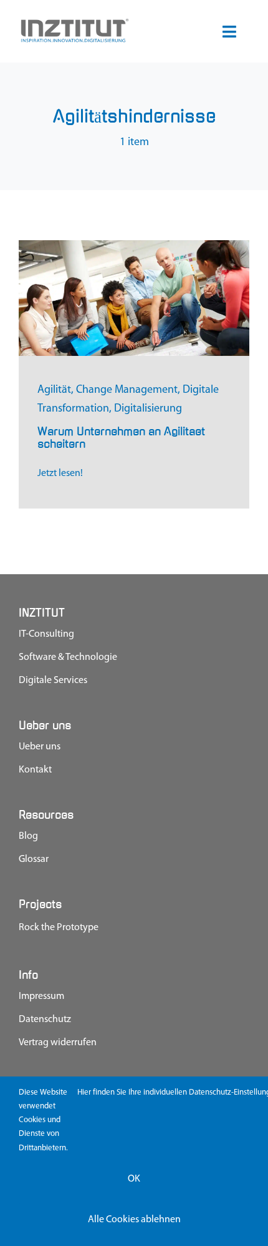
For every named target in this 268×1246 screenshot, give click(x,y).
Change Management (127, 390)
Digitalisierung (148, 409)
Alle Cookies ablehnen (134, 1220)
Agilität (54, 390)
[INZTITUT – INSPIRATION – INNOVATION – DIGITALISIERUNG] (74, 22)
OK (134, 1179)
